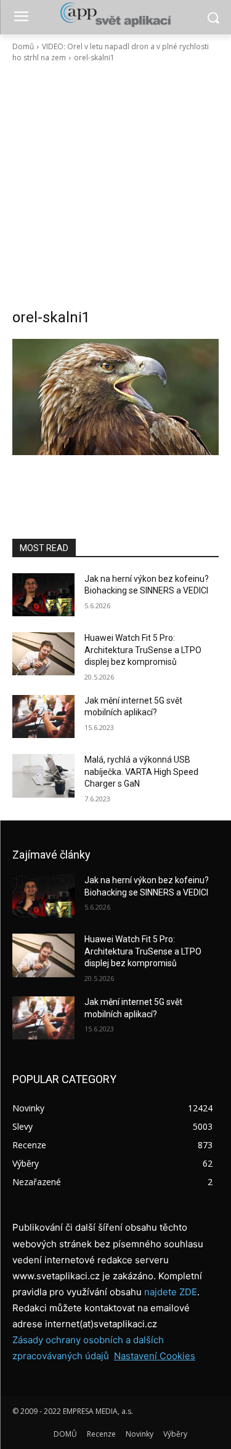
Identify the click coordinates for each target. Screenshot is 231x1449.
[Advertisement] (115, 185)
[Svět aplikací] (115, 14)
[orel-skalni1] (115, 397)
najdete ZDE (170, 1292)
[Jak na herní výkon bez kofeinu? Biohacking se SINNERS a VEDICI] (43, 594)
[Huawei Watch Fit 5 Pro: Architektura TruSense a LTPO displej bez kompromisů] (43, 653)
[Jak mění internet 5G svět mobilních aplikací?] (43, 716)
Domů (23, 46)
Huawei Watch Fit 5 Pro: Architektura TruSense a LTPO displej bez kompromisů (142, 650)
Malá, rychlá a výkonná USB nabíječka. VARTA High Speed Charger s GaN (141, 771)
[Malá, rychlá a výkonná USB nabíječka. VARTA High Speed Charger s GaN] (43, 775)
